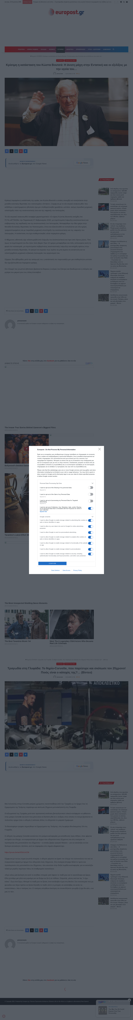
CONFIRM (52, 563)
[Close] (100, 450)
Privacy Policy (77, 570)
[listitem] (66, 483)
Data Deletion (55, 570)
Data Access (66, 570)
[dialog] (66, 510)
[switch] (90, 487)
